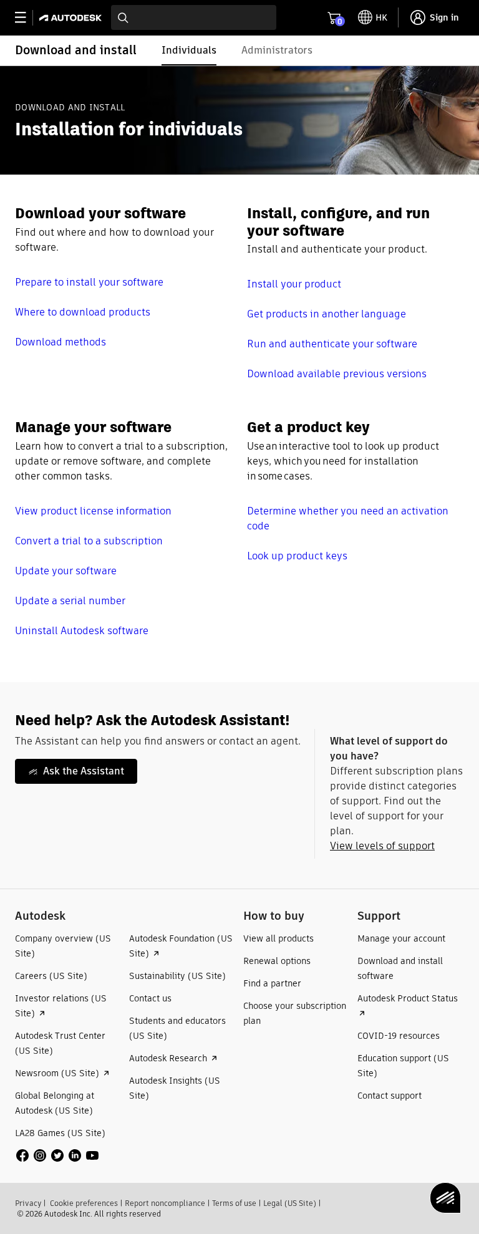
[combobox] (193, 17)
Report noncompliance (165, 1203)
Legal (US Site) (289, 1203)
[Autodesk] (72, 17)
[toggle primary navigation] (27, 18)
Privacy (28, 1203)
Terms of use (234, 1203)
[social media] (57, 1155)
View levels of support (382, 846)
